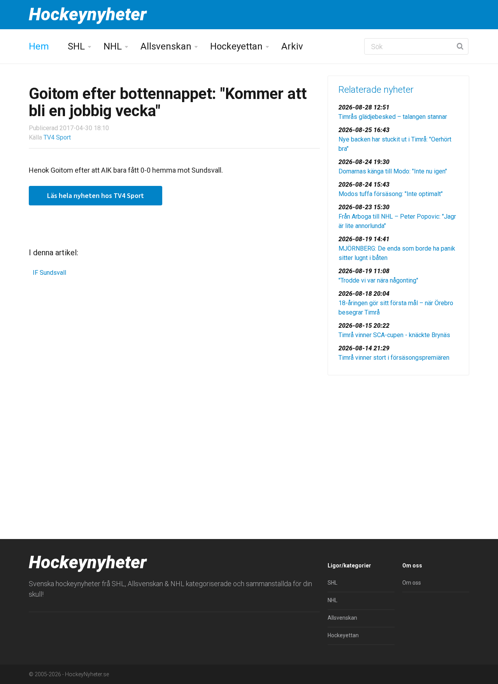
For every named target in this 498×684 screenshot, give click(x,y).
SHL (76, 46)
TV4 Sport (57, 137)
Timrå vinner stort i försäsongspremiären (393, 357)
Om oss (411, 583)
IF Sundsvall (49, 272)
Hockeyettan (236, 46)
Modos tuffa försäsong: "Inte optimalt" (390, 194)
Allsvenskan (165, 46)
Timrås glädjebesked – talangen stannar (392, 116)
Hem (39, 46)
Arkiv (292, 46)
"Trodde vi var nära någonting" (378, 280)
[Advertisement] (398, 441)
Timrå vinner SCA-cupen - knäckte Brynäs (394, 335)
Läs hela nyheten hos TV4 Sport (95, 195)
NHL (112, 46)
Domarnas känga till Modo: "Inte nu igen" (392, 171)
